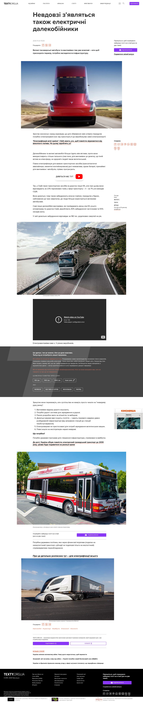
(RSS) (37, 676)
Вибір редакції (36, 683)
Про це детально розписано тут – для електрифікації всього (65, 556)
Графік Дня (80, 678)
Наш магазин (81, 676)
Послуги (57, 676)
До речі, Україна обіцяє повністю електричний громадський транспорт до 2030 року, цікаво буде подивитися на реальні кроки (68, 443)
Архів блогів (80, 680)
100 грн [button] (37, 380)
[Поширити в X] (46, 45)
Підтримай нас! (81, 674)
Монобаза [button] (67, 389)
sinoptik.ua (117, 209)
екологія (74, 629)
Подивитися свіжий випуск (124, 54)
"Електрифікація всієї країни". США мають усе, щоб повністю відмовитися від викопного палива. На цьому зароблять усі (67, 142)
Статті (34, 676)
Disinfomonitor (58, 683)
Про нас (34, 674)
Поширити (37, 45)
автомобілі (37, 629)
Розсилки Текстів (37, 680)
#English (34, 685)
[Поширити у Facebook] (43, 45)
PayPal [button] (78, 389)
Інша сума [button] (68, 380)
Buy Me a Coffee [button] (52, 389)
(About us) (40, 674)
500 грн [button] (47, 380)
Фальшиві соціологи (60, 678)
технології (65, 629)
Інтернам (57, 685)
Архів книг (80, 683)
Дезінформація (59, 680)
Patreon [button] (37, 389)
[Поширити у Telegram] (49, 45)
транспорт (47, 629)
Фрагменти (35, 678)
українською (17, 694)
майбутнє (56, 629)
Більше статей (38, 651)
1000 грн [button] (57, 380)
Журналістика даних (60, 674)
